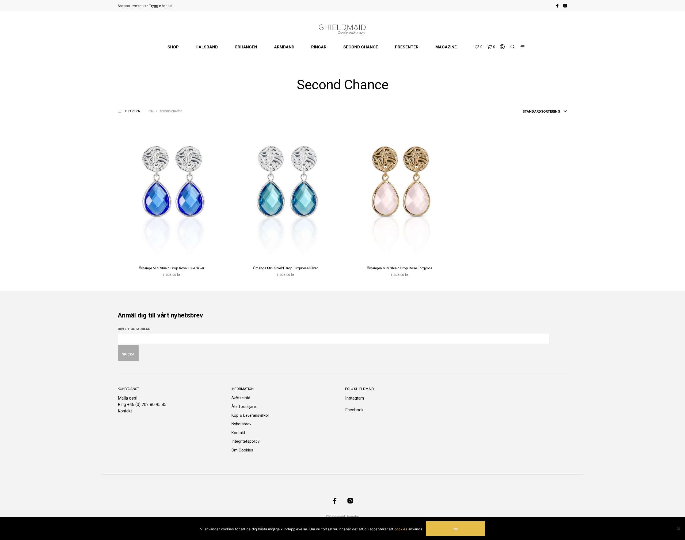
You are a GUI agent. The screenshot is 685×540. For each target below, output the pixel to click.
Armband (284, 47)
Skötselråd (240, 398)
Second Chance (360, 47)
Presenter (406, 47)
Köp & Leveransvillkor (250, 415)
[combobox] (545, 111)
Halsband (207, 47)
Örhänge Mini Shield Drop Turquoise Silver (285, 268)
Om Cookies (242, 450)
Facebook (354, 409)
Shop (173, 47)
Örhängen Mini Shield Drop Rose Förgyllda (399, 268)
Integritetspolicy (245, 441)
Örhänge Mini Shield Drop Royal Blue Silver (171, 268)
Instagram (354, 398)
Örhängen (246, 47)
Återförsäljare (243, 406)
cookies (400, 529)
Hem (151, 111)
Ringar (318, 47)
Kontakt (125, 410)
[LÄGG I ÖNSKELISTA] (176, 254)
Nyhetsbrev (241, 424)
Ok (455, 529)
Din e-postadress (134, 329)
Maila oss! (128, 398)
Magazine (446, 47)
